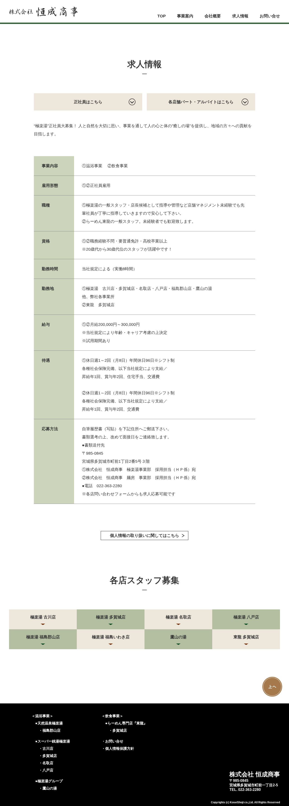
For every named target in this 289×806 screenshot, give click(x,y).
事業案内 (185, 16)
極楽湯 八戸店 (246, 617)
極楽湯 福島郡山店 (43, 637)
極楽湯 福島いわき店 (111, 637)
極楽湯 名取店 (178, 617)
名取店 (47, 763)
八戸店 (47, 770)
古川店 (47, 748)
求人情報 (240, 16)
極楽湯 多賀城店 (111, 617)
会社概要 (213, 16)
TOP (161, 16)
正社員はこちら (88, 102)
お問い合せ (270, 16)
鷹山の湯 (178, 637)
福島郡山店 (51, 730)
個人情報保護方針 (119, 748)
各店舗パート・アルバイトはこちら (200, 102)
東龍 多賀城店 (246, 637)
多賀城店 (49, 756)
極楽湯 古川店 (43, 617)
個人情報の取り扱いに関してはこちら (144, 535)
